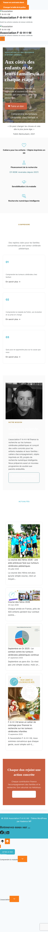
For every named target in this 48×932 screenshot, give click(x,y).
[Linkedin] (8, 833)
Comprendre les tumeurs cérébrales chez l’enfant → (24, 116)
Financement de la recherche (24, 167)
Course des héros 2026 (19, 602)
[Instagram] (5, 833)
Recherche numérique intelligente (24, 201)
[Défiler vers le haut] (2, 841)
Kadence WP (25, 821)
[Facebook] (2, 833)
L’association (5, 900)
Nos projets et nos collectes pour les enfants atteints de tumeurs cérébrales (21, 888)
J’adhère (3, 854)
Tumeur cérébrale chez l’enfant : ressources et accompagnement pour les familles (17, 882)
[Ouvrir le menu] (2, 39)
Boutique (3, 929)
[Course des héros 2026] (24, 595)
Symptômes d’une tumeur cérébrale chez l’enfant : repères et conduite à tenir (23, 869)
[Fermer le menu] (0, 846)
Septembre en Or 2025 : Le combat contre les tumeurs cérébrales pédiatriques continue (23, 651)
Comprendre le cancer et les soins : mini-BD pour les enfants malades (23, 893)
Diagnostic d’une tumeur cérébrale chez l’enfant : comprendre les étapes (23, 875)
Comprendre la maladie (9, 860)
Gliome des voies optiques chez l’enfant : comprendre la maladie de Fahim (21, 920)
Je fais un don (7, 852)
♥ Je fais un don (24, 794)
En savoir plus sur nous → (24, 477)
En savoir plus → (13, 281)
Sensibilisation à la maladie (24, 186)
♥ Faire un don (16, 106)
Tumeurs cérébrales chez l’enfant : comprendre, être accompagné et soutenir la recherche (20, 864)
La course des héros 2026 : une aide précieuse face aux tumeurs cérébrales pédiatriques (23, 563)
